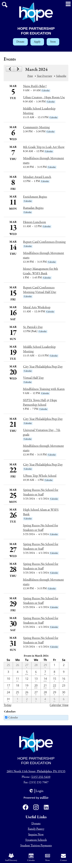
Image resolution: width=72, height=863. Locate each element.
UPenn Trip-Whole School (39, 476)
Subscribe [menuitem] (61, 76)
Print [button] (30, 76)
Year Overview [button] (44, 76)
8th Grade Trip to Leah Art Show (43, 147)
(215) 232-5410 (40, 777)
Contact (63, 860)
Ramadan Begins (33, 208)
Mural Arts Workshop (36, 307)
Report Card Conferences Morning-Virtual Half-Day (39, 289)
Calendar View (59, 705)
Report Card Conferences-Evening (44, 242)
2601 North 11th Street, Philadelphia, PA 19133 (36, 771)
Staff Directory (11, 860)
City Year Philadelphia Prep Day (43, 366)
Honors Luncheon (34, 222)
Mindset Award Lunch (37, 177)
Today (7, 705)
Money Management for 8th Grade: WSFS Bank (40, 271)
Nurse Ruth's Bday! (34, 86)
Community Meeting (36, 127)
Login (37, 791)
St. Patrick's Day (33, 327)
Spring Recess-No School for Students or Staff (40, 492)
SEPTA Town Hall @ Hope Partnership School (40, 402)
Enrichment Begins (35, 197)
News (47, 860)
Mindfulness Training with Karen (44, 389)
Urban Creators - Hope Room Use (44, 97)
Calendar (13, 718)
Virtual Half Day (33, 378)
